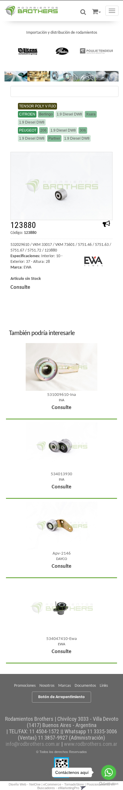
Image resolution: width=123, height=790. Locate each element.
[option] (27, 51)
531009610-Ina (61, 395)
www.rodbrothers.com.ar (90, 744)
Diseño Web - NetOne (25, 784)
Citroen (27, 114)
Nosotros (46, 685)
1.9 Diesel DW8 (69, 114)
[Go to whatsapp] (108, 772)
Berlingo (46, 114)
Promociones (25, 685)
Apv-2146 (62, 553)
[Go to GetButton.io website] (108, 784)
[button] (96, 10)
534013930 (61, 474)
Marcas (64, 685)
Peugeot (27, 130)
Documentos (85, 685)
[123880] (61, 186)
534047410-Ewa (61, 639)
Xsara (91, 114)
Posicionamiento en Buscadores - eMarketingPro (76, 786)
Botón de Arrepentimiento (61, 697)
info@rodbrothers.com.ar (33, 744)
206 (43, 130)
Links (104, 685)
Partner (54, 138)
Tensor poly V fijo (37, 106)
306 (83, 130)
